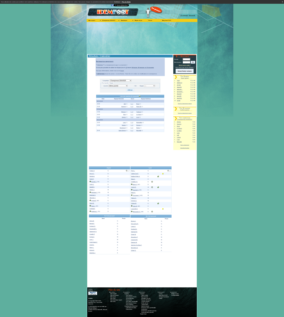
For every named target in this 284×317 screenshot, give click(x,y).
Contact (90, 289)
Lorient (179, 137)
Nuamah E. (136, 190)
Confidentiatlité (175, 295)
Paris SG (138, 106)
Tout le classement (184, 145)
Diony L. (92, 247)
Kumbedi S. (134, 229)
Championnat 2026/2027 (108, 20)
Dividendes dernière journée (148, 310)
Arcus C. (92, 173)
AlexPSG (179, 98)
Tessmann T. (136, 195)
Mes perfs (113, 296)
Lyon (137, 117)
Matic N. (133, 192)
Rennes (138, 125)
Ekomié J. (94, 181)
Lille (125, 104)
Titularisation (144, 304)
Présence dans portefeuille (148, 307)
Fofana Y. (92, 170)
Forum (150, 20)
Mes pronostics (114, 295)
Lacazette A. (134, 208)
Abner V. (135, 184)
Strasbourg (123, 127)
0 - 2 (132, 130)
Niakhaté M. (134, 231)
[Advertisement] (142, 38)
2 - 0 (132, 112)
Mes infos (113, 298)
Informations (173, 292)
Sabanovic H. (93, 231)
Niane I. (93, 206)
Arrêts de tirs (144, 303)
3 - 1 (132, 104)
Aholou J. (92, 189)
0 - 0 (132, 106)
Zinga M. (92, 221)
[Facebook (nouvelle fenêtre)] (112, 5)
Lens (124, 122)
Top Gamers (129, 295)
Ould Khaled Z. (94, 242)
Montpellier (139, 122)
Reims (138, 127)
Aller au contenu (92, 5)
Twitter (160, 298)
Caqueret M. (134, 239)
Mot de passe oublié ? (185, 65)
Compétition (106, 80)
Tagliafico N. (134, 181)
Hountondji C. (93, 229)
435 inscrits (192, 15)
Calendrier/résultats (184, 148)
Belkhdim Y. (94, 192)
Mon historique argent (116, 300)
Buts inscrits (144, 296)
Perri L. (133, 170)
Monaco (123, 112)
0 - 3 (132, 117)
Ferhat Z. (92, 237)
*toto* (178, 80)
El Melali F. (92, 208)
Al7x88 (179, 85)
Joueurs (142, 293)
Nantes (124, 125)
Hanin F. (92, 179)
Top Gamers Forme (131, 296)
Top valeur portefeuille (132, 301)
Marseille (138, 130)
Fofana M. (134, 203)
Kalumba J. (93, 253)
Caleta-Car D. (135, 173)
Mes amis (113, 301)
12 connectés (184, 15)
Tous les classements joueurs (185, 113)
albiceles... (180, 89)
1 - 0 (132, 125)
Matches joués (145, 306)
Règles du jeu (138, 20)
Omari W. (133, 234)
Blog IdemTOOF (166, 20)
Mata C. (133, 179)
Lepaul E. (93, 200)
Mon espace (92, 20)
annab (178, 100)
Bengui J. (133, 221)
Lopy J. (92, 239)
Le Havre (138, 114)
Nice (124, 114)
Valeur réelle (144, 295)
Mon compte (107, 5)
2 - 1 (132, 114)
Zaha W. (135, 206)
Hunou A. (92, 250)
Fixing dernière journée (147, 312)
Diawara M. (134, 242)
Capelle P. (92, 234)
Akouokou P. (134, 237)
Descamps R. (134, 223)
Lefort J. (92, 184)
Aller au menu (100, 5)
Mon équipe (113, 293)
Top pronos (129, 300)
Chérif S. (92, 245)
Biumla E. (92, 223)
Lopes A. (133, 226)
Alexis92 (179, 94)
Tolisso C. (133, 198)
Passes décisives (146, 300)
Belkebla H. (93, 195)
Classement (129, 309)
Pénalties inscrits (145, 298)
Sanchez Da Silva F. (136, 245)
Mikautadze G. (137, 211)
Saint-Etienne (122, 130)
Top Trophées (129, 304)
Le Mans (179, 130)
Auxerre (123, 106)
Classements (126, 292)
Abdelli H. (92, 187)
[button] (130, 90)
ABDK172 (179, 82)
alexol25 (179, 96)
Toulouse (138, 112)
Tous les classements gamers (185, 103)
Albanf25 (179, 87)
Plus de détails (126, 2)
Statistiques (124, 20)
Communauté (161, 292)
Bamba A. (92, 176)
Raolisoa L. (94, 211)
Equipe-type (143, 314)
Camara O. (93, 226)
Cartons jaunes (145, 301)
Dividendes (144, 309)
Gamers (126, 293)
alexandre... (180, 91)
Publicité (90, 290)
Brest (137, 104)
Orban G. (133, 250)
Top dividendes (130, 298)
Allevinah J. (93, 197)
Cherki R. (133, 187)
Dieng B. (92, 203)
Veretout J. (134, 200)
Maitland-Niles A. (135, 176)
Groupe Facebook (164, 296)
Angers (124, 117)
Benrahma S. (134, 247)
